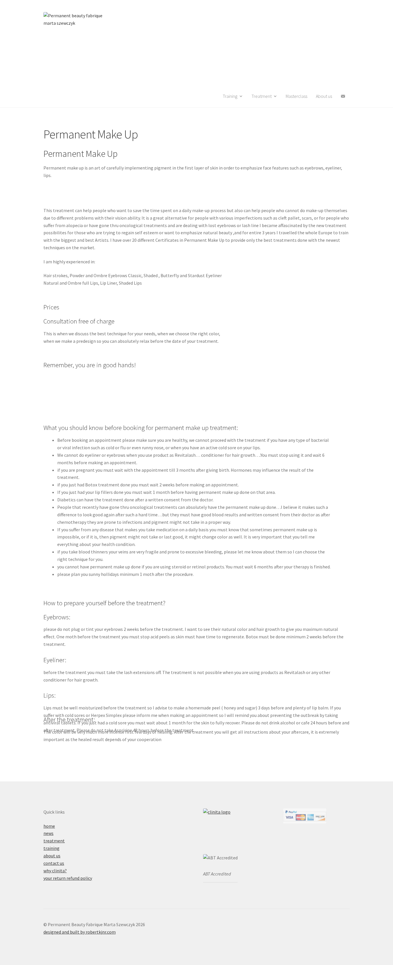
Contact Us (53, 863)
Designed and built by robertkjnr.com (79, 932)
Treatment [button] (261, 96)
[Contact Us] (343, 96)
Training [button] (230, 96)
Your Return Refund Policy (67, 878)
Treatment (54, 841)
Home (49, 826)
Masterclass (296, 96)
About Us (324, 96)
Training (51, 848)
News (48, 833)
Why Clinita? (55, 870)
